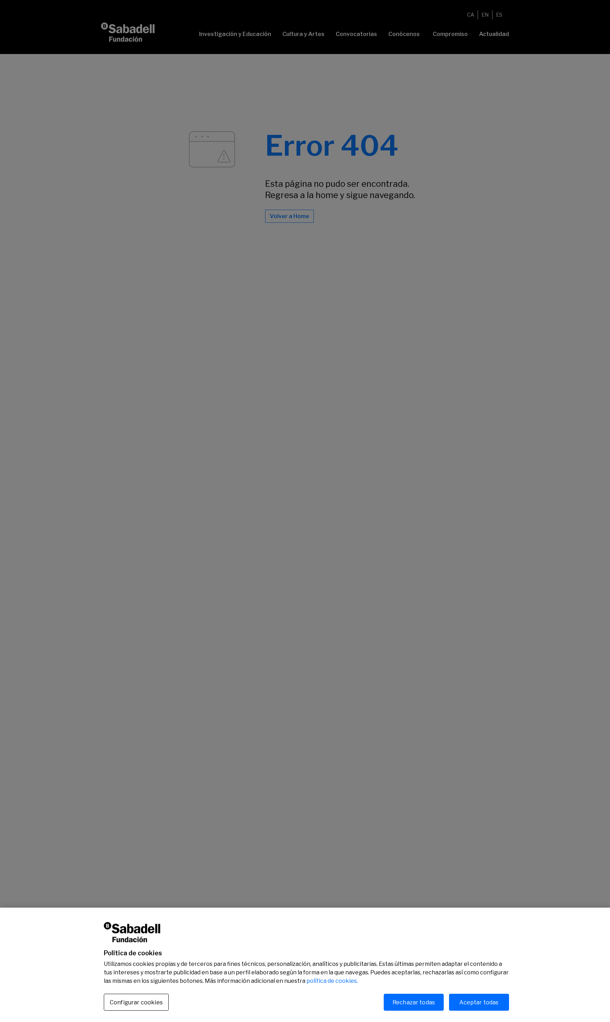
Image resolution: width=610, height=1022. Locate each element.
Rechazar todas (414, 1002)
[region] (305, 965)
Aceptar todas (478, 1002)
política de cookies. (332, 981)
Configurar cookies (136, 1002)
